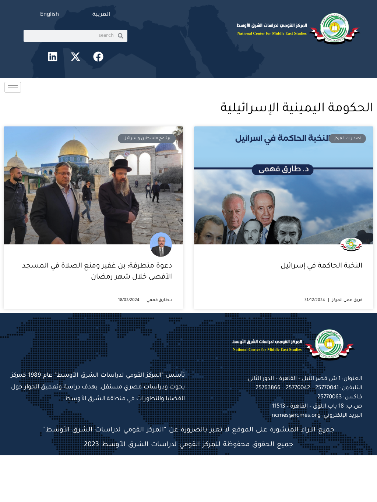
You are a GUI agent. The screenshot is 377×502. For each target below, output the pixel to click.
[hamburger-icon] (12, 87)
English (49, 15)
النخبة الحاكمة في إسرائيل (321, 266)
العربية (101, 15)
